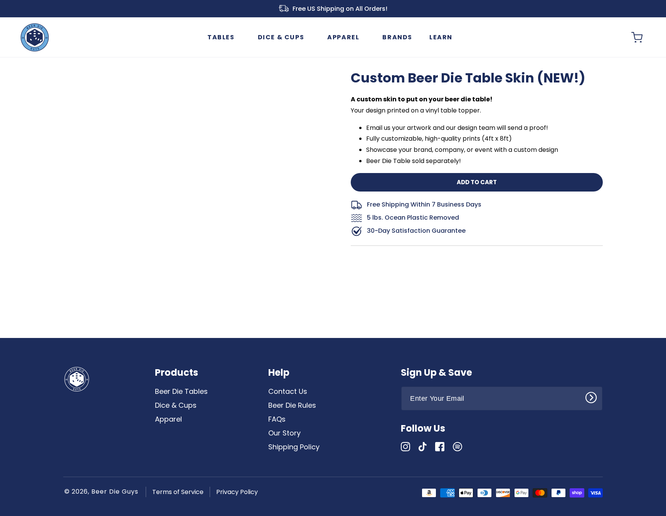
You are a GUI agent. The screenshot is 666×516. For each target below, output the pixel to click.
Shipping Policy (294, 447)
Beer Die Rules (292, 405)
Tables (221, 37)
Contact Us (287, 391)
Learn (440, 37)
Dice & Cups (281, 37)
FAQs (277, 419)
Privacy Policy (237, 491)
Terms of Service (178, 491)
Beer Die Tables (181, 391)
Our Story (284, 433)
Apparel (343, 37)
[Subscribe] (593, 398)
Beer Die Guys (114, 491)
